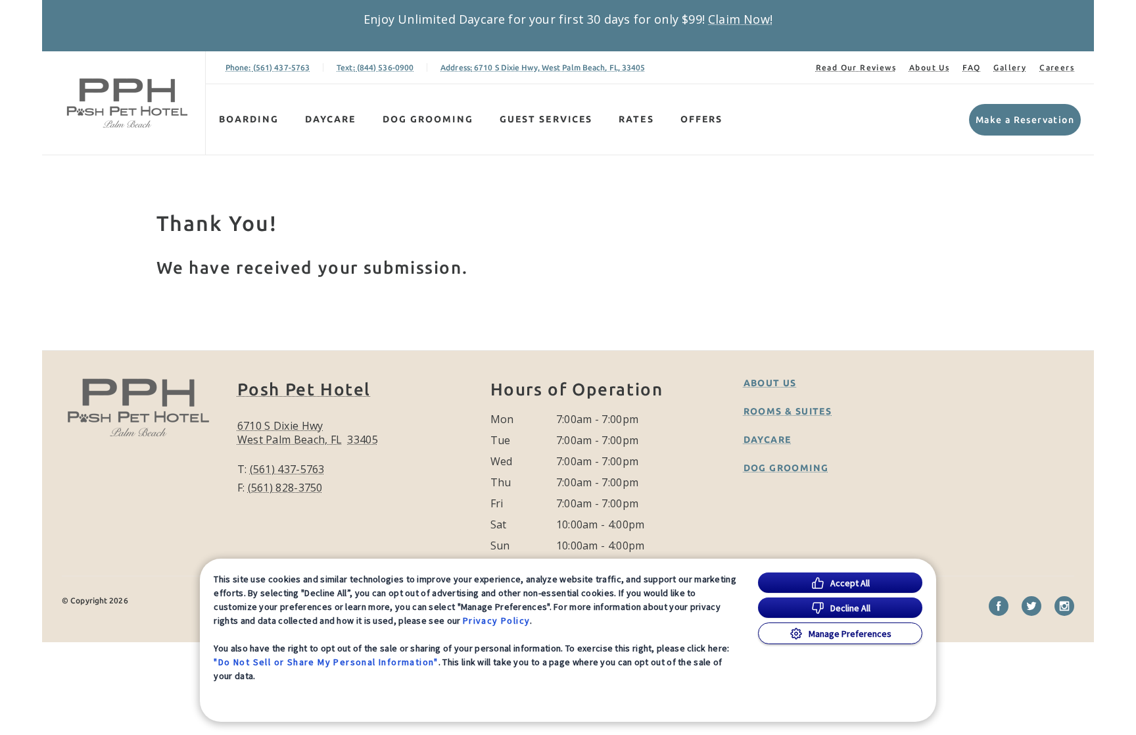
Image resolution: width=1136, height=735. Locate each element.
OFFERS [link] (701, 119)
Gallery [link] (1009, 67)
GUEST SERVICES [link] (546, 119)
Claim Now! (740, 19)
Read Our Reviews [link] (856, 67)
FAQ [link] (971, 67)
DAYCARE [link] (768, 439)
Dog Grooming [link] (786, 468)
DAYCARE (330, 119)
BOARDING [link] (249, 119)
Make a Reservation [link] (1025, 119)
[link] (127, 102)
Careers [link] (1056, 67)
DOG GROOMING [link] (428, 119)
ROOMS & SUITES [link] (788, 411)
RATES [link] (636, 119)
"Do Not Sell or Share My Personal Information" (326, 662)
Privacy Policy (497, 620)
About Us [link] (929, 67)
